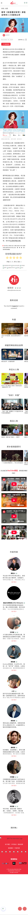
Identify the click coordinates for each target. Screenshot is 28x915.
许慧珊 (12, 777)
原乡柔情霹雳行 (14, 446)
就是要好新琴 (7, 265)
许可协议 (14, 844)
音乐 (22, 267)
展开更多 (14, 582)
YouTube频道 (13, 470)
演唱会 (23, 265)
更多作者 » (14, 827)
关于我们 (7, 844)
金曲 (18, 267)
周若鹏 (12, 806)
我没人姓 (14, 421)
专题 (14, 319)
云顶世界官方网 (15, 241)
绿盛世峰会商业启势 (14, 345)
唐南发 (13, 747)
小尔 (13, 691)
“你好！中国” (14, 395)
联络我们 (10, 848)
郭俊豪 (13, 662)
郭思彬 (13, 721)
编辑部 (7, 35)
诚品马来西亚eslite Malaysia (13, 603)
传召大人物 (14, 369)
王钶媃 (12, 632)
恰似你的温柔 (16, 265)
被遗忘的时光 (11, 267)
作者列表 (17, 848)
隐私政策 (20, 844)
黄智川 (13, 573)
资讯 (2, 8)
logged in (15, 306)
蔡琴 (5, 267)
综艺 (6, 8)
